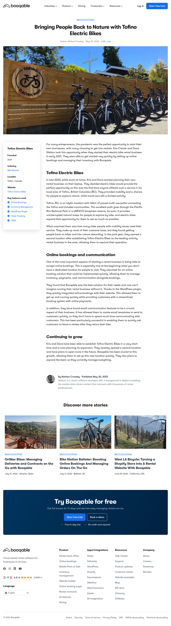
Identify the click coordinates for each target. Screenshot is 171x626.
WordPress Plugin (19, 211)
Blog (117, 582)
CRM (13, 220)
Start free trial (157, 6)
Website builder (67, 581)
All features (65, 597)
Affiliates (119, 598)
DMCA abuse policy (134, 617)
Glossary (120, 593)
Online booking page (70, 586)
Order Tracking (18, 216)
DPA (121, 617)
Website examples (124, 577)
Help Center (121, 556)
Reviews (147, 572)
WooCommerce (95, 588)
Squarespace (94, 577)
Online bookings (67, 561)
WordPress (92, 566)
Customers (97, 6)
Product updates (124, 566)
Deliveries (92, 561)
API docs (119, 588)
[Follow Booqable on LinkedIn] (15, 569)
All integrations (95, 598)
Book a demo (97, 517)
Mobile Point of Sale (69, 566)
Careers (147, 561)
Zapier (90, 593)
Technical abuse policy (157, 617)
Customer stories (124, 572)
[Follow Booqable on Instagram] (10, 569)
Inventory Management (22, 207)
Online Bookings (18, 202)
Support (119, 561)
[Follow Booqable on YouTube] (20, 569)
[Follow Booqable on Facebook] (4, 569)
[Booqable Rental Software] (16, 6)
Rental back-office (69, 556)
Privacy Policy (109, 617)
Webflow (91, 582)
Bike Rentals (13, 170)
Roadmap (148, 566)
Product (66, 6)
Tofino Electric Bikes (16, 192)
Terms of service (92, 617)
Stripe (90, 556)
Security (79, 617)
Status (69, 617)
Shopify (91, 572)
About (146, 556)
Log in (140, 6)
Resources (115, 6)
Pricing (81, 6)
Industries (49, 6)
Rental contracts (68, 591)
